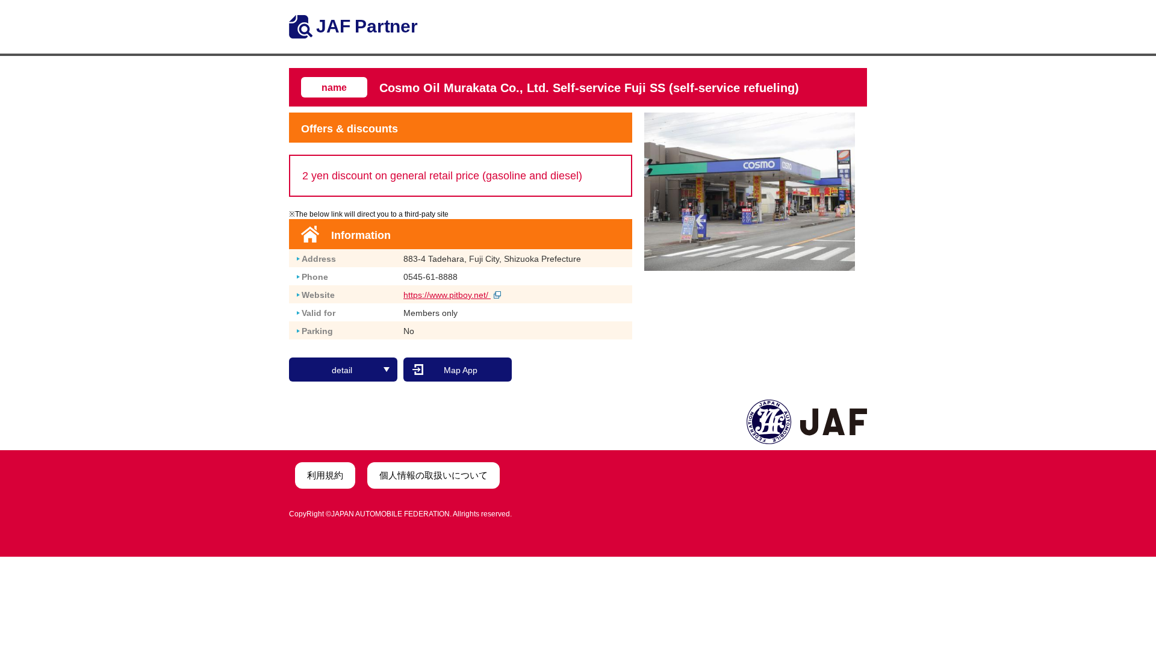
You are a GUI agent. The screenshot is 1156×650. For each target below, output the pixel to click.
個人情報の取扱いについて (433, 475)
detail (342, 370)
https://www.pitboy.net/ (447, 295)
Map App (460, 370)
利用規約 (325, 475)
